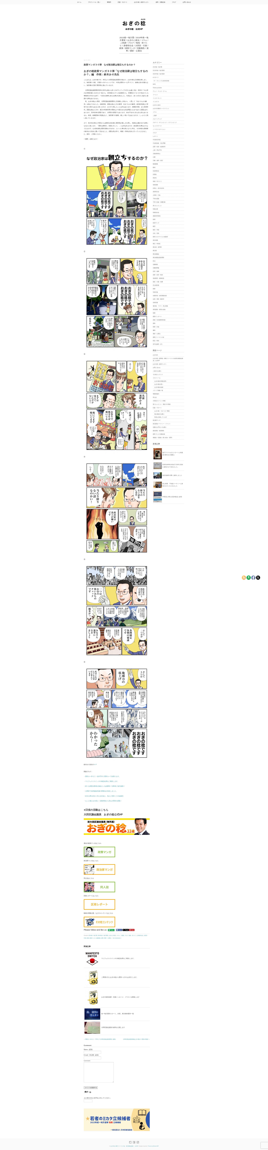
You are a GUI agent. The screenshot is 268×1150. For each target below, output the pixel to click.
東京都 (155, 250)
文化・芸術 (156, 233)
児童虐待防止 (156, 153)
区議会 (155, 174)
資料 (102, 938)
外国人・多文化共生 (158, 188)
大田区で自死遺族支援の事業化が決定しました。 (101, 791)
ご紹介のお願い (157, 371)
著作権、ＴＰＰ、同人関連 (160, 306)
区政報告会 (156, 171)
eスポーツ (156, 77)
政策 (121, 48)
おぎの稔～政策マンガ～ (141, 2)
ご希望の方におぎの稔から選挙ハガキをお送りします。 (119, 977)
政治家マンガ (156, 420)
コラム (144, 40)
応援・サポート (122, 2)
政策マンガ (130, 48)
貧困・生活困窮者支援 (159, 320)
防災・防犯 (156, 340)
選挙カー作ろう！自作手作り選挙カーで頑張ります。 (102, 776)
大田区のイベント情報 (159, 401)
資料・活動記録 (160, 2)
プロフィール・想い (94, 2)
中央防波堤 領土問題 (159, 143)
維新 (154, 288)
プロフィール (156, 378)
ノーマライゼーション (159, 129)
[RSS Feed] (138, 1142)
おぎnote (155, 355)
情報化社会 (156, 212)
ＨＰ (95, 764)
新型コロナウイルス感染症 (160, 236)
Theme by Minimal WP (153, 1146)
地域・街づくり (133, 935)
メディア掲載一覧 (158, 390)
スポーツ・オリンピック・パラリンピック (165, 122)
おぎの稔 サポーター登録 (161, 411)
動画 (154, 167)
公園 (154, 157)
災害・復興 (156, 271)
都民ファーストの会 (158, 337)
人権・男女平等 (157, 150)
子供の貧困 (156, 198)
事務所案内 (156, 394)
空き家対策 (156, 285)
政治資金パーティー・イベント (161, 423)
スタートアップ (157, 119)
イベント (155, 94)
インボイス (156, 101)
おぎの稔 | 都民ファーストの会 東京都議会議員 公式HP (124, 1146)
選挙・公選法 (136, 51)
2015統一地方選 (127, 38)
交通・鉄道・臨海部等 (159, 146)
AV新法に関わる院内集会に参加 (172, 497)
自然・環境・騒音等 (158, 299)
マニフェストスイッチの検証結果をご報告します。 (102, 781)
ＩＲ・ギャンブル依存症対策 (161, 81)
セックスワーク (157, 126)
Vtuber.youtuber (157, 88)
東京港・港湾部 (157, 247)
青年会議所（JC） (158, 344)
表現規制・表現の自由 (159, 309)
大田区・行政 (141, 46)
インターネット (157, 98)
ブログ (174, 2)
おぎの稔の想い (158, 384)
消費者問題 (156, 268)
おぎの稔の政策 (158, 387)
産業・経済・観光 (158, 275)
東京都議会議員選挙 (158, 257)
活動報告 (141, 48)
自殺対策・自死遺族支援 (160, 295)
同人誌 (155, 397)
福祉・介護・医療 (158, 282)
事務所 (109, 2)
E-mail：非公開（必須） (92, 1055)
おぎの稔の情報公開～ (160, 381)
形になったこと (157, 205)
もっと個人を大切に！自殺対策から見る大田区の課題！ (103, 801)
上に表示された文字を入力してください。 (98, 1098)
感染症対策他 (156, 216)
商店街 (155, 178)
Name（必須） (89, 1049)
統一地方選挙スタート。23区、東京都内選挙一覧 (117, 1013)
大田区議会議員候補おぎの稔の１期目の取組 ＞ (136, 1039)
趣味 (154, 330)
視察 (154, 313)
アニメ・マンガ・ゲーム (160, 91)
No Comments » (117, 938)
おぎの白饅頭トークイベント (161, 108)
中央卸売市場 (156, 139)
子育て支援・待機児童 (159, 202)
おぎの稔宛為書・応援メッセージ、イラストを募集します (120, 997)
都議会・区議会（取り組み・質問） (163, 437)
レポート (155, 136)
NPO (154, 84)
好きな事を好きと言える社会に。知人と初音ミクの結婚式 (104, 796)
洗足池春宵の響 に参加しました (172, 475)
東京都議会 (156, 254)
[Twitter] (131, 1142)
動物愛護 (155, 164)
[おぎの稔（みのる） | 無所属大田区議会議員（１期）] (134, 20)
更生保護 (155, 240)
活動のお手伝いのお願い (160, 427)
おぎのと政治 (133, 40)
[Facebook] (134, 1142)
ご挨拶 (123, 43)
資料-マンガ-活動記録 (159, 434)
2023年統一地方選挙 (159, 74)
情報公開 (155, 209)
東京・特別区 (156, 243)
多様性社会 (128, 46)
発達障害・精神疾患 (158, 278)
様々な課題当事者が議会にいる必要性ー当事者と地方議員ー (105, 786)
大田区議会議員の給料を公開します (113, 1027)
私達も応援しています (160, 417)
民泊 (154, 261)
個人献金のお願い (159, 414)
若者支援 (155, 302)
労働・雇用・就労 (158, 160)
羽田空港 (155, 292)
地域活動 (155, 185)
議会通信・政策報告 (158, 430)
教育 (154, 226)
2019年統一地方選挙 (103, 935)
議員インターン (157, 316)
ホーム (79, 2)
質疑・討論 (156, 327)
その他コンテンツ (158, 374)
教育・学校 (156, 230)
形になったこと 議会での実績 (161, 404)
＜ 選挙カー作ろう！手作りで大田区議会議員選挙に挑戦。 (100, 1039)
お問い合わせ (187, 2)
